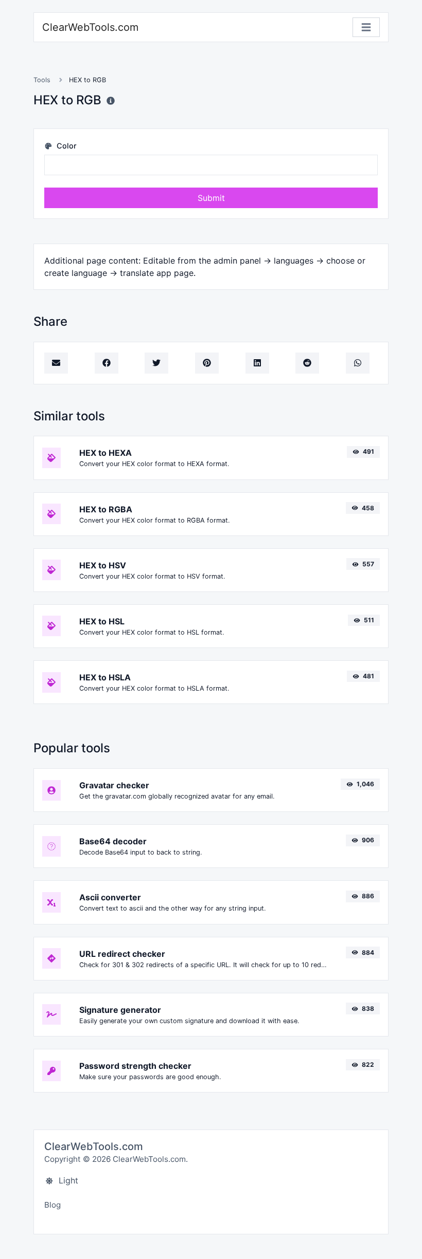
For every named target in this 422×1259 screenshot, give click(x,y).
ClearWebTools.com (90, 27)
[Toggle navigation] (366, 27)
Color (66, 145)
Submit (211, 198)
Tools (41, 80)
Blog (52, 1205)
